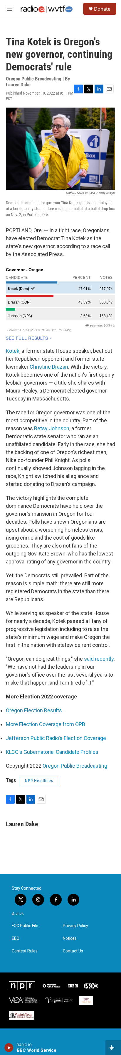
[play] (9, 1048)
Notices (70, 938)
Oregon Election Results (34, 710)
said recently (99, 659)
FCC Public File (25, 926)
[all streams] (113, 1047)
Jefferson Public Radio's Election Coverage (56, 738)
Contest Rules (25, 951)
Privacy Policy (75, 926)
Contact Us (73, 951)
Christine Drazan (49, 367)
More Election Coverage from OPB (45, 724)
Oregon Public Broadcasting (75, 766)
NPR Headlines (39, 780)
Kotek (12, 351)
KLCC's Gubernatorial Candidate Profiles (52, 752)
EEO (15, 938)
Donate (102, 8)
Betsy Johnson (51, 428)
